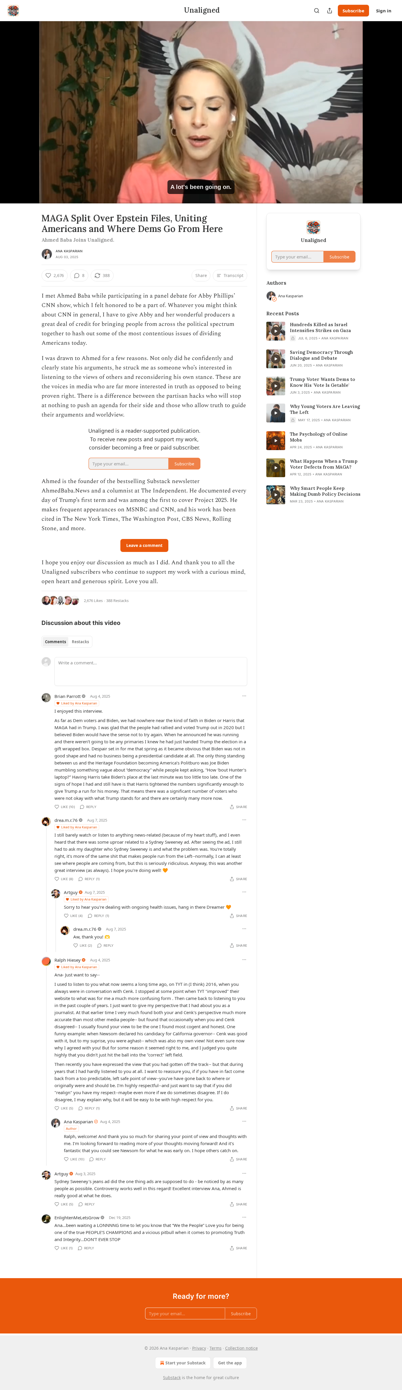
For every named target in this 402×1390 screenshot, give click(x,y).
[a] (275, 331)
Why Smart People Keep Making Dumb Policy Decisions (325, 491)
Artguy (71, 892)
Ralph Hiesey (67, 960)
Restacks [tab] (80, 641)
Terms (216, 1348)
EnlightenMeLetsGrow (76, 1217)
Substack (172, 1377)
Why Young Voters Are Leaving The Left (325, 409)
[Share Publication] (329, 10)
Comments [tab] (55, 641)
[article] (313, 331)
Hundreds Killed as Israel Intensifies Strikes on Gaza (320, 327)
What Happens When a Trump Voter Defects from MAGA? (324, 464)
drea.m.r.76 (66, 820)
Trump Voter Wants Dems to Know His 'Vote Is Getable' (322, 382)
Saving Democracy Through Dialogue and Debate (321, 355)
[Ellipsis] (244, 696)
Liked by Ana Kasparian (79, 703)
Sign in (383, 11)
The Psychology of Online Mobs (319, 437)
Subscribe (353, 11)
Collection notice (241, 1348)
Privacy (199, 1348)
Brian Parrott (67, 696)
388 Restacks (117, 600)
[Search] (317, 10)
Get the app (230, 1363)
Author (71, 1128)
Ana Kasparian (69, 251)
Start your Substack (185, 1363)
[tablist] (66, 642)
